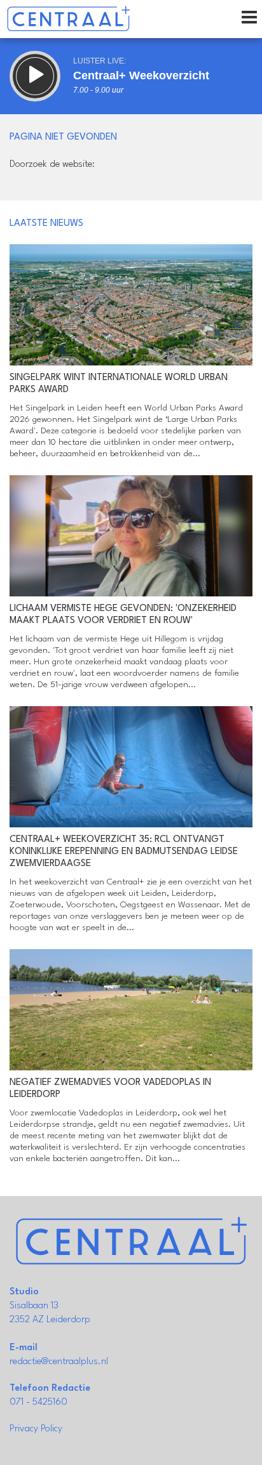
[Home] (68, 19)
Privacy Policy (36, 1429)
